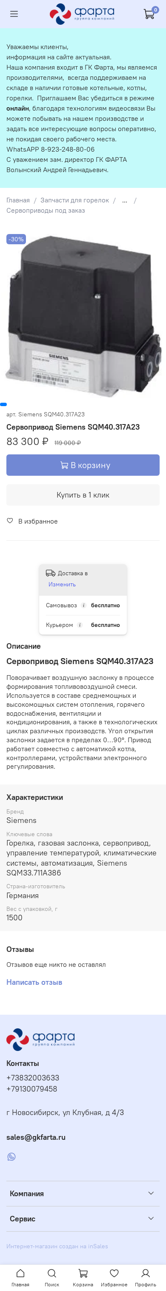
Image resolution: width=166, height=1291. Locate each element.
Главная (18, 200)
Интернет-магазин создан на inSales (57, 1246)
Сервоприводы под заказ (45, 210)
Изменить (62, 584)
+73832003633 (32, 1078)
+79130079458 (31, 1089)
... (124, 200)
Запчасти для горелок (74, 200)
